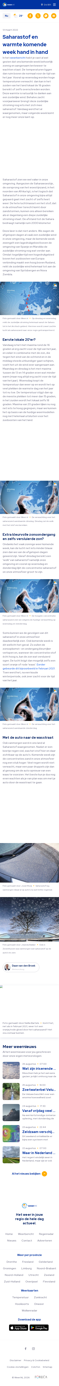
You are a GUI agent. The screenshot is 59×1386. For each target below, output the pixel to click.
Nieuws (11, 1240)
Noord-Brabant (46, 1268)
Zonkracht (40, 1297)
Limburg (26, 1268)
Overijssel (31, 1281)
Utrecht (34, 1275)
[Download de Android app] (39, 1327)
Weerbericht (26, 1234)
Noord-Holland (14, 1275)
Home (9, 1234)
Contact (26, 1240)
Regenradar (46, 1234)
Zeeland (49, 1275)
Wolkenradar (29, 1310)
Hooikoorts (22, 1304)
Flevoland (49, 1281)
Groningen (9, 1268)
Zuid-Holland (12, 1281)
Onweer (39, 1304)
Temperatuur (20, 1297)
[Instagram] (33, 1348)
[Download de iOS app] (18, 1327)
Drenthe (12, 1262)
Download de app (29, 1319)
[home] (9, 4)
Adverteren (44, 1240)
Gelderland (46, 1262)
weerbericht (18, 57)
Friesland (27, 1262)
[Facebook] (25, 1348)
